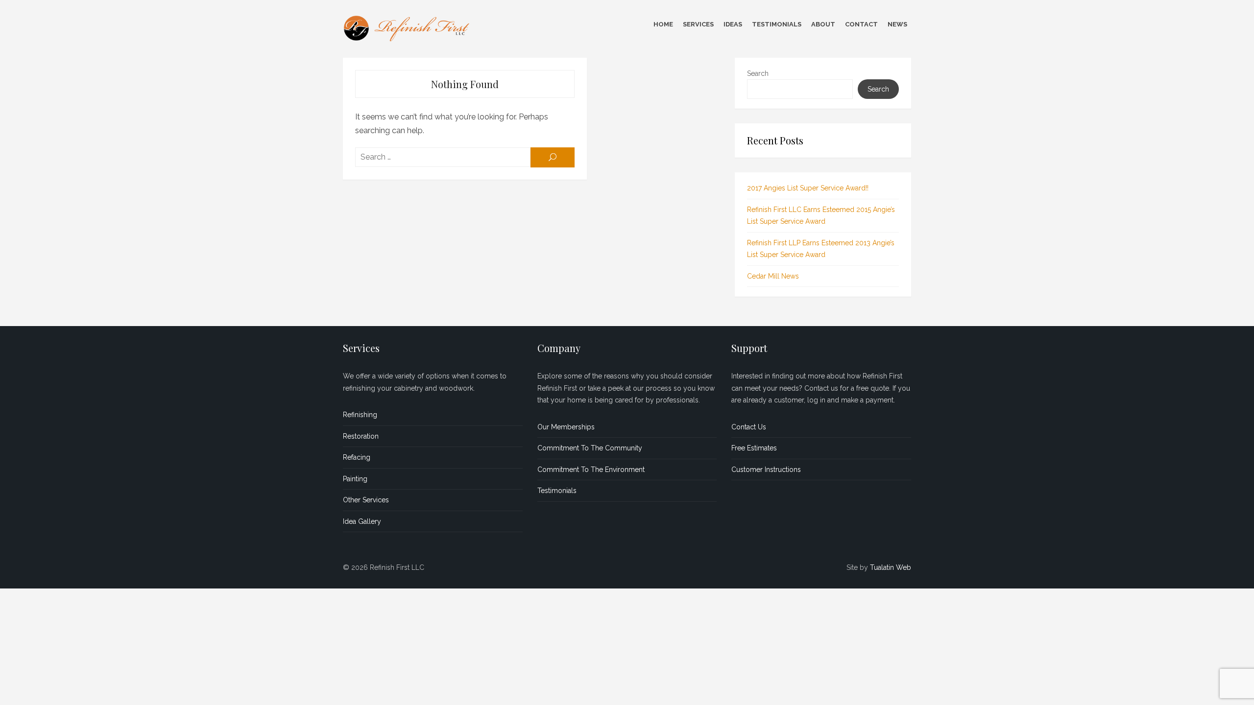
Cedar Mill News (773, 276)
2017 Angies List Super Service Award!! (807, 188)
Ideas (732, 24)
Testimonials (776, 24)
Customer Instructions (766, 469)
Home (663, 24)
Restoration (361, 436)
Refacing (356, 457)
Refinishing (360, 415)
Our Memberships (566, 427)
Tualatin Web (890, 567)
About (823, 24)
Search (758, 73)
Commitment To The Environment (591, 469)
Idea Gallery (362, 521)
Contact (861, 24)
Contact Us (748, 427)
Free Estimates (754, 448)
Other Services (366, 500)
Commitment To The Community (589, 448)
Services (698, 24)
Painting (355, 479)
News (897, 24)
